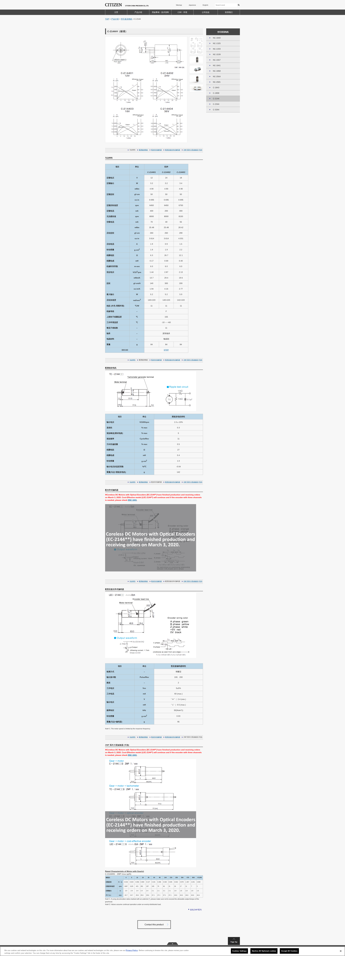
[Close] (341, 951)
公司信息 (205, 12)
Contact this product (154, 924)
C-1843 (216, 87)
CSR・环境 (182, 12)
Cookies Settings (239, 951)
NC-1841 (217, 65)
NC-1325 (217, 43)
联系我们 (229, 12)
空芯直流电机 (126, 19)
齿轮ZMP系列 (196, 910)
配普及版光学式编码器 (172, 150)
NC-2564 (217, 76)
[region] (172, 951)
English (205, 5)
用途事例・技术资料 (160, 12)
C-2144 (216, 98)
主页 (116, 12)
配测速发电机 (143, 150)
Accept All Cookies (289, 951)
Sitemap (179, 5)
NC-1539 (217, 54)
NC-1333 (217, 49)
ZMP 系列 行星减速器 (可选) (193, 150)
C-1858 (216, 93)
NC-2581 (217, 82)
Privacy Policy (132, 950)
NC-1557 (217, 60)
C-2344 (216, 104)
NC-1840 (217, 38)
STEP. (166, 350)
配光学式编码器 (156, 150)
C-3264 (216, 110)
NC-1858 (217, 71)
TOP (107, 19)
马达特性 (132, 360)
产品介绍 (138, 12)
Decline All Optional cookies (264, 951)
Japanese (192, 5)
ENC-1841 (132, 500)
